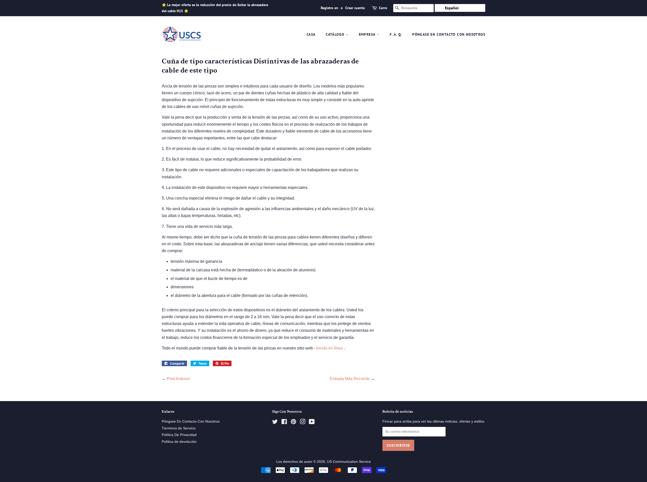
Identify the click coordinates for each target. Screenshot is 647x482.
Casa (311, 34)
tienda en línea (330, 348)
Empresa (368, 34)
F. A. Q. (396, 34)
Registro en (329, 8)
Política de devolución (179, 442)
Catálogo (336, 34)
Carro (383, 8)
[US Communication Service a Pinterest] (293, 423)
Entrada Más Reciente (350, 379)
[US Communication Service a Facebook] (284, 423)
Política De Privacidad (179, 435)
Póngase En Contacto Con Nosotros (448, 34)
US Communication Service (349, 462)
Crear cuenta (355, 8)
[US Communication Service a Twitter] (275, 423)
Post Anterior (178, 379)
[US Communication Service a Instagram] (302, 423)
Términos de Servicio (179, 428)
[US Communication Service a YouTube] (312, 423)
